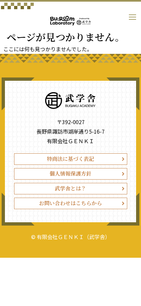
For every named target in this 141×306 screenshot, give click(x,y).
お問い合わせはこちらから (70, 203)
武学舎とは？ (70, 188)
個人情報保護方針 (70, 173)
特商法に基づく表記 (70, 159)
